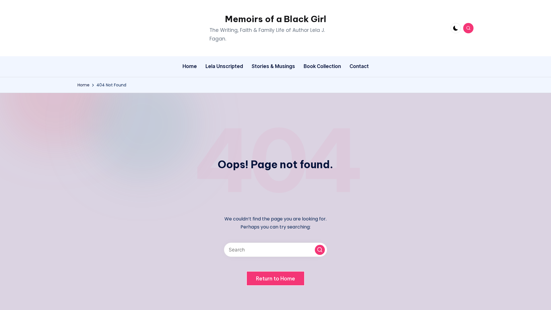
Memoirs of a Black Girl (275, 18)
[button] (320, 250)
